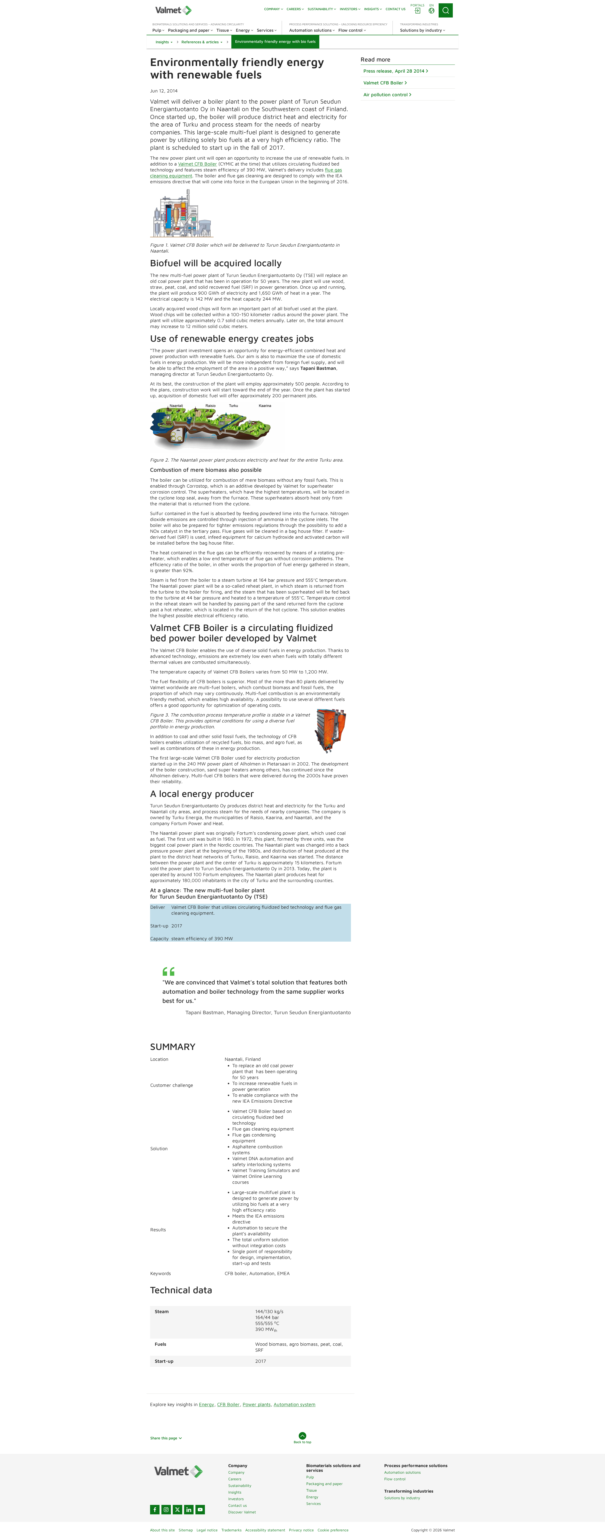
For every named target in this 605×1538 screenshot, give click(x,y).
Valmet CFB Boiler (197, 163)
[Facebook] (155, 1509)
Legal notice (207, 1530)
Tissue (311, 1490)
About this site (162, 1530)
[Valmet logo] (173, 10)
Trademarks (231, 1530)
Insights (234, 1492)
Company (236, 1472)
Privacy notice (301, 1530)
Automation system (294, 1404)
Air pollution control (385, 94)
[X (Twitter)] (177, 1509)
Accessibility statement (265, 1530)
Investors (236, 1499)
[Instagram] (166, 1509)
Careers (234, 1479)
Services (313, 1503)
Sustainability (239, 1485)
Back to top (302, 1442)
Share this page (163, 1438)
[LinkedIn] (189, 1509)
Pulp (310, 1477)
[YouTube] (200, 1509)
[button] (164, 41)
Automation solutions (402, 1472)
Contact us (237, 1505)
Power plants (257, 1404)
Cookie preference (333, 1530)
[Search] (446, 10)
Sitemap (186, 1530)
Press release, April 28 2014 (393, 71)
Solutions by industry (402, 1498)
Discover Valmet (242, 1512)
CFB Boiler (228, 1404)
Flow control (395, 1479)
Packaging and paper (324, 1483)
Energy (206, 1404)
